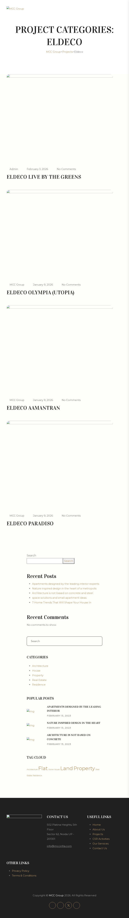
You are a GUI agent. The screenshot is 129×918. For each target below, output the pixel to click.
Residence (39, 684)
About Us (99, 829)
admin (14, 169)
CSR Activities (101, 838)
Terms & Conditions (24, 875)
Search (31, 555)
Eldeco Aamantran (33, 408)
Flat (43, 768)
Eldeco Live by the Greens (44, 177)
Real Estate (39, 680)
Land (66, 768)
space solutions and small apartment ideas (59, 597)
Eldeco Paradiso (30, 523)
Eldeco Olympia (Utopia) (40, 292)
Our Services (101, 843)
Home (51, 769)
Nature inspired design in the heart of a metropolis (64, 588)
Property (37, 675)
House (36, 670)
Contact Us (100, 848)
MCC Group (17, 284)
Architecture (40, 665)
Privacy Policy (20, 870)
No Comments (66, 169)
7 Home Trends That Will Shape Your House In (61, 602)
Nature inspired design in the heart (73, 723)
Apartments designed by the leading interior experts (65, 583)
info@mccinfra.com (59, 846)
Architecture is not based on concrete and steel (62, 593)
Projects (98, 834)
